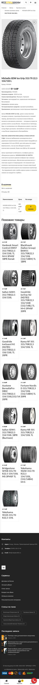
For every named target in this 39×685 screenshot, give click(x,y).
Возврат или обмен (7, 592)
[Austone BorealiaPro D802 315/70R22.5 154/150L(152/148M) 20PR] (10, 372)
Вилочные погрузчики (11, 612)
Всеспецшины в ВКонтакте (4, 567)
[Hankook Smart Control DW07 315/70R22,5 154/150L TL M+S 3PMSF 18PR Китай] (10, 231)
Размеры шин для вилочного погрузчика (21, 636)
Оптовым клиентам (7, 596)
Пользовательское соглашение (11, 600)
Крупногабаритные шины (12, 620)
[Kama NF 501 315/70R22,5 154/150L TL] (29, 328)
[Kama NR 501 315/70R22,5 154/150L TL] (29, 416)
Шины (11, 8)
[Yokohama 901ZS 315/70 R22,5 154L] (10, 498)
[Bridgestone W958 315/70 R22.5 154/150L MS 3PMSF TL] (10, 454)
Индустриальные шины (11, 616)
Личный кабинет (7, 585)
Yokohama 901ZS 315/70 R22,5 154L (9, 515)
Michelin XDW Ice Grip (28, 10)
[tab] (19, 185)
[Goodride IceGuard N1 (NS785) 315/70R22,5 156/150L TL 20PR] (10, 328)
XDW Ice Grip (18, 94)
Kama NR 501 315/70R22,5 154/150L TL (28, 433)
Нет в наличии (7, 188)
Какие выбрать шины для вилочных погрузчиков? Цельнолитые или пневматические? (20, 650)
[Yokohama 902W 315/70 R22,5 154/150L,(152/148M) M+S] (29, 454)
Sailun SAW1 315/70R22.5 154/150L (8, 295)
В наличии (6, 185)
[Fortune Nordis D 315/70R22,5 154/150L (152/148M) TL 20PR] (29, 372)
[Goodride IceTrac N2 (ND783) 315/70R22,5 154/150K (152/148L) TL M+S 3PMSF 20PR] (29, 278)
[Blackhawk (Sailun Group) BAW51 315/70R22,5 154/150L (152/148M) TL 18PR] (29, 231)
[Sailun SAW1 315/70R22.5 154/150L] (10, 278)
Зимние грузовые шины (12, 10)
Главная (4, 8)
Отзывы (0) (5, 192)
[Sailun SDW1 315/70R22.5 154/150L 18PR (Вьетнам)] (10, 416)
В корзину (30, 208)
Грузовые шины (21, 8)
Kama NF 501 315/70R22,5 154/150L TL (27, 345)
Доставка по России (8, 581)
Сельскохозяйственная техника (14, 624)
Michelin (14, 92)
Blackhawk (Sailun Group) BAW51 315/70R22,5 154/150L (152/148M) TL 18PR (28, 253)
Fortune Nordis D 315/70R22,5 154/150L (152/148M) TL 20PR (28, 391)
